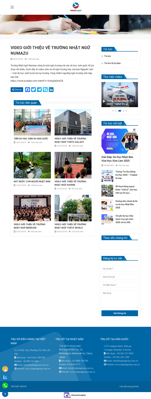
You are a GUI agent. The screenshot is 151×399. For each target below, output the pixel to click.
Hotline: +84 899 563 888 (26, 361)
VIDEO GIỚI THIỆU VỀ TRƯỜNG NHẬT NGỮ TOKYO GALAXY (70, 140)
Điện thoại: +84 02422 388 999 (30, 357)
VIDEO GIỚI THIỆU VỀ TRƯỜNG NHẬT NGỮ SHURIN (70, 183)
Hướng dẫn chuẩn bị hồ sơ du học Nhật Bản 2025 (126, 204)
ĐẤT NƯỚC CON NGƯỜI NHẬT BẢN (32, 181)
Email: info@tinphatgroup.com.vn (33, 365)
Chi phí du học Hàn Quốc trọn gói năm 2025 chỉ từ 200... (124, 219)
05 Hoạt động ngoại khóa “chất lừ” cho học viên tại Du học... (126, 189)
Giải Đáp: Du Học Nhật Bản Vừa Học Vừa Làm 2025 (117, 158)
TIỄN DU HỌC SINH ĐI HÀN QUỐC (31, 138)
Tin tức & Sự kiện (112, 63)
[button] (113, 111)
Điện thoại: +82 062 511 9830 (119, 353)
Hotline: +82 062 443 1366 (116, 357)
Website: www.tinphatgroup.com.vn (33, 368)
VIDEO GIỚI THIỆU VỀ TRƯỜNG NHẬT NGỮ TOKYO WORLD (70, 226)
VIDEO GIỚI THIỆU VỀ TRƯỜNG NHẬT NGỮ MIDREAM (29, 226)
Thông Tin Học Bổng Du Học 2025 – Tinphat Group (126, 174)
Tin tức (107, 56)
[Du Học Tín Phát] (75, 7)
